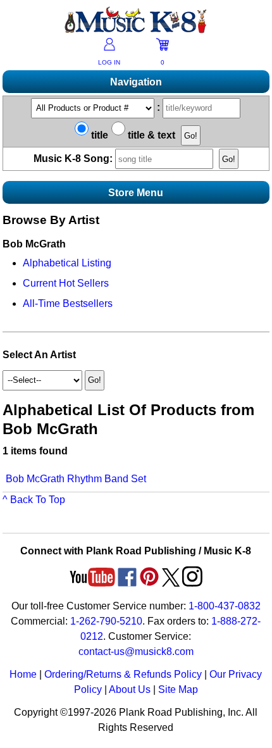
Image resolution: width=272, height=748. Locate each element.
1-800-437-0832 (225, 606)
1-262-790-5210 (106, 621)
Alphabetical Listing (67, 263)
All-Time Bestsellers (68, 303)
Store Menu (135, 192)
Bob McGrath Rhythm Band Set (76, 478)
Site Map (178, 689)
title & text (150, 135)
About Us (130, 689)
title (98, 135)
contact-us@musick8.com (136, 651)
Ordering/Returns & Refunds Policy (123, 674)
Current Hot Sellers (66, 283)
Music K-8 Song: (74, 158)
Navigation (136, 82)
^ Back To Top (34, 499)
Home (23, 674)
